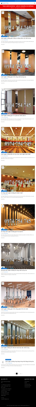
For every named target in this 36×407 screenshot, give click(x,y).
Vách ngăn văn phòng (28, 385)
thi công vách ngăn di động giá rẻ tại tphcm (12, 231)
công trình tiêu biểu (4, 36)
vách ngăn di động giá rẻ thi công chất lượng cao (13, 77)
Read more (3, 44)
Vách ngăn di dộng (27, 384)
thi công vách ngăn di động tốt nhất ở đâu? (12, 193)
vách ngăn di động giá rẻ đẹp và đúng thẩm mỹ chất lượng (16, 38)
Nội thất (26, 382)
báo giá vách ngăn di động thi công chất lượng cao (14, 270)
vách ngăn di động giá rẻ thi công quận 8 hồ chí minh (14, 309)
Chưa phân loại (27, 381)
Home (13, 7)
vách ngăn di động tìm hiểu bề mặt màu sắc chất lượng (15, 347)
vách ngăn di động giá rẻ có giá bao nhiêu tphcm (13, 115)
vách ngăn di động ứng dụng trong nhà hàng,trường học (19, 361)
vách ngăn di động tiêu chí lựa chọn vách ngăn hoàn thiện (15, 154)
